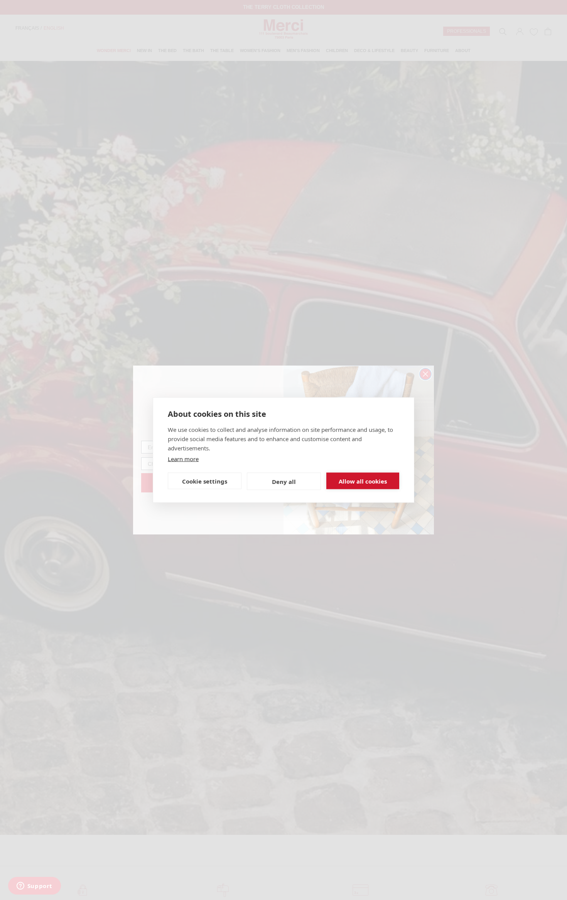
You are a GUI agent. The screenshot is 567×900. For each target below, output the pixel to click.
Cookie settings (204, 481)
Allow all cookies (363, 481)
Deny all (284, 481)
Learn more (183, 459)
